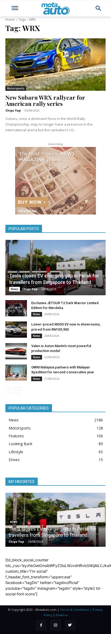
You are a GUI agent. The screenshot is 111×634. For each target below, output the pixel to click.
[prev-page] (8, 390)
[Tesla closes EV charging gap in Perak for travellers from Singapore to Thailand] (55, 267)
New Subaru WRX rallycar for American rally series (45, 100)
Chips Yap (13, 110)
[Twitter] (70, 625)
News (14, 289)
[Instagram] (55, 625)
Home (10, 19)
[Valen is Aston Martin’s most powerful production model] (16, 351)
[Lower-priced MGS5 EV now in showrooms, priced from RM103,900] (16, 329)
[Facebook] (41, 625)
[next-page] (17, 390)
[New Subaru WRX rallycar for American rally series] (55, 64)
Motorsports (16, 88)
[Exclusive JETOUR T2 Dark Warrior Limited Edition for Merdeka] (16, 308)
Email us (62, 615)
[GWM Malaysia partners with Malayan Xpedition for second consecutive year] (16, 372)
